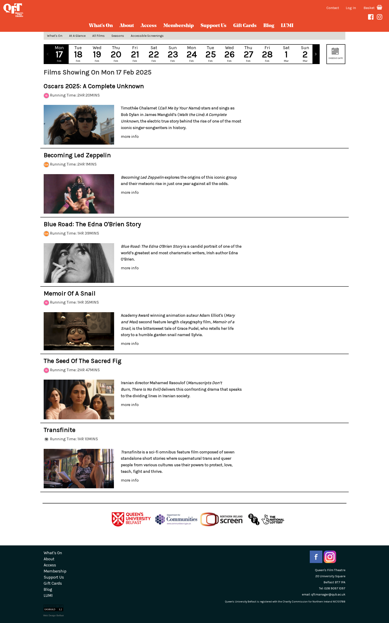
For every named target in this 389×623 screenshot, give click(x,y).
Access (149, 25)
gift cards (245, 25)
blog (268, 25)
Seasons (117, 36)
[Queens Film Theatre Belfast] (64, 10)
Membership (178, 25)
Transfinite (59, 430)
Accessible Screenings (147, 36)
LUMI (287, 25)
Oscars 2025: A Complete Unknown (94, 86)
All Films (98, 36)
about (127, 25)
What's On (101, 25)
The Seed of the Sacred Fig (82, 361)
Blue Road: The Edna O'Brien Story (92, 224)
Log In (351, 8)
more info (130, 136)
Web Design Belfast (53, 615)
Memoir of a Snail (69, 293)
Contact (332, 8)
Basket (369, 8)
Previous (47, 54)
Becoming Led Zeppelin (77, 155)
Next (315, 54)
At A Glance (77, 36)
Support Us (213, 25)
